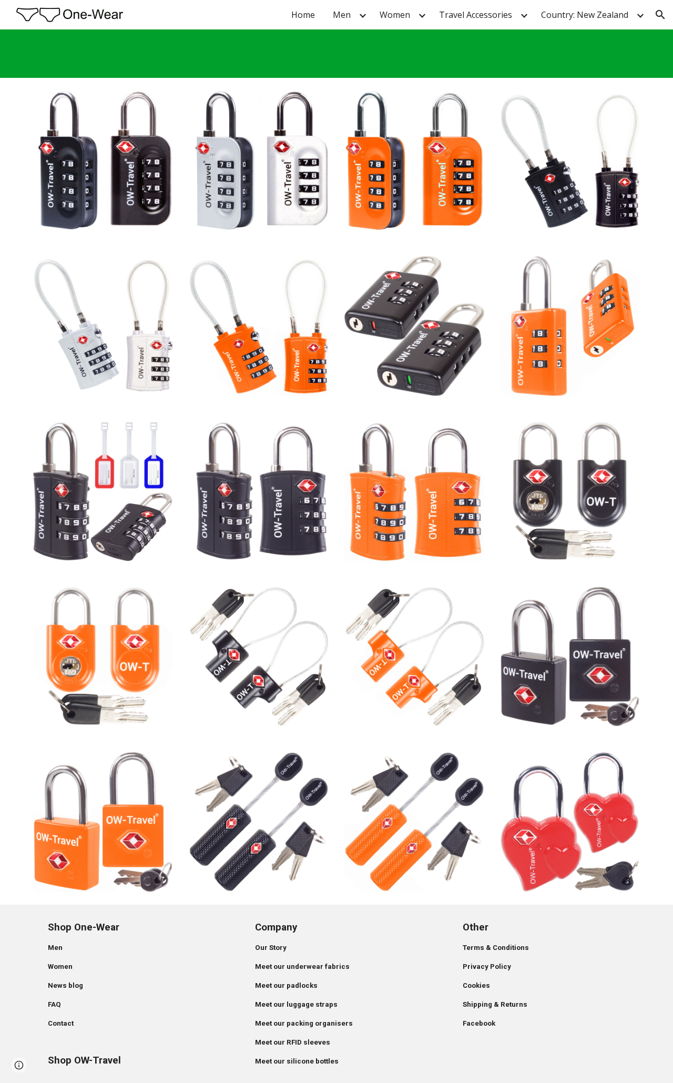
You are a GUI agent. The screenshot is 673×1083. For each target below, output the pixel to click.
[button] (660, 14)
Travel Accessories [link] (475, 15)
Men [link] (342, 15)
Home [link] (303, 15)
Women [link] (395, 15)
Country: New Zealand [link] (584, 15)
